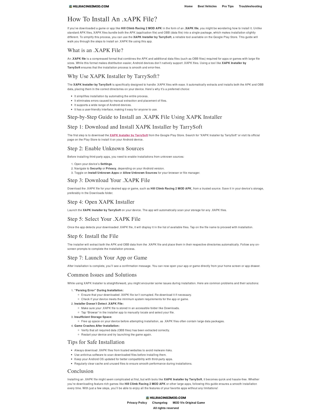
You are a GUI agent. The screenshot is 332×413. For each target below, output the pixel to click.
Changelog (160, 402)
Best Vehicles (207, 6)
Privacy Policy (137, 402)
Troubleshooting (250, 6)
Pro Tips (228, 6)
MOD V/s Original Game (189, 402)
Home (189, 6)
